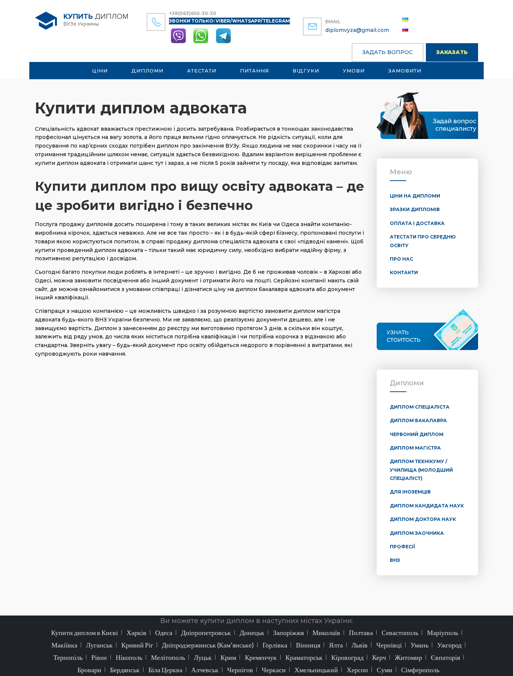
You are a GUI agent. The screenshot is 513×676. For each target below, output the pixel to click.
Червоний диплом (417, 434)
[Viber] (179, 35)
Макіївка (64, 645)
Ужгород (449, 645)
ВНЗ (395, 560)
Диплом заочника (417, 533)
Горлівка (275, 645)
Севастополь (400, 632)
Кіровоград (347, 657)
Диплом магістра (415, 448)
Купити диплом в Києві (84, 632)
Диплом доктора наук (423, 519)
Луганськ (99, 645)
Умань (419, 645)
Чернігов (240, 669)
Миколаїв (326, 632)
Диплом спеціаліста (420, 407)
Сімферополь (420, 669)
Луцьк (203, 657)
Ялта (336, 645)
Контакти (404, 272)
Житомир (408, 657)
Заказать (452, 52)
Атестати (201, 71)
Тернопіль (68, 657)
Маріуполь (442, 632)
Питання (254, 71)
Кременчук (261, 657)
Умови (354, 71)
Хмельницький (316, 669)
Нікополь (129, 657)
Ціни (100, 71)
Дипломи (147, 71)
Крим (228, 657)
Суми (384, 669)
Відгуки (306, 71)
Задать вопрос (387, 52)
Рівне (99, 657)
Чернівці (389, 645)
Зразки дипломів (415, 209)
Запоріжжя (288, 632)
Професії (402, 546)
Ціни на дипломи (415, 196)
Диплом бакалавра (418, 420)
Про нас (401, 259)
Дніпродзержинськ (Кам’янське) (208, 645)
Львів (360, 645)
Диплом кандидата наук (427, 506)
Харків (136, 632)
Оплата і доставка (417, 223)
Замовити (404, 71)
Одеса (163, 632)
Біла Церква (165, 669)
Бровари (89, 669)
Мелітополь (168, 657)
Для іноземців (410, 492)
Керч (379, 657)
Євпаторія (445, 657)
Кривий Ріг (137, 645)
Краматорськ (304, 657)
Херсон (357, 669)
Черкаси (274, 669)
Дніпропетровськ (206, 632)
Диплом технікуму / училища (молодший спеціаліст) (421, 470)
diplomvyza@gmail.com (357, 30)
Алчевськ (205, 669)
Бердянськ (125, 669)
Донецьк (252, 632)
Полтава (361, 632)
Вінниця (308, 645)
